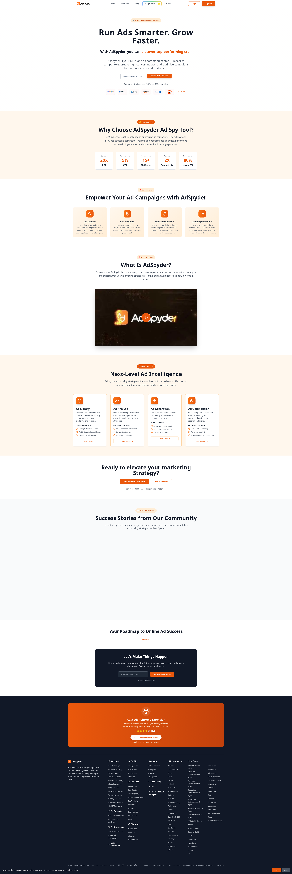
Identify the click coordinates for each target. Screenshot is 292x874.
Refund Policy (188, 865)
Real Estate (132, 790)
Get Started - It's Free (162, 674)
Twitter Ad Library (115, 795)
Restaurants (132, 815)
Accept (276, 870)
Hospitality (192, 843)
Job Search (212, 773)
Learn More (88, 441)
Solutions (125, 3)
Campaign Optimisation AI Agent (194, 793)
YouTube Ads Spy (114, 773)
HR (189, 854)
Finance (211, 799)
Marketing (212, 806)
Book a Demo (161, 481)
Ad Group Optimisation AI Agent (194, 783)
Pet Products (133, 801)
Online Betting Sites (135, 797)
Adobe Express (173, 769)
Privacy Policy (158, 865)
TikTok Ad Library (114, 777)
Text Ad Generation (115, 831)
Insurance (212, 769)
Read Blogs (146, 639)
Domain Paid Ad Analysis (156, 793)
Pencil (170, 810)
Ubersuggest (173, 835)
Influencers (212, 766)
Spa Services (133, 812)
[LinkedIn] (123, 865)
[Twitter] (127, 865)
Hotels (190, 850)
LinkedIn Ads (133, 840)
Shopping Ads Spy (115, 784)
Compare (153, 761)
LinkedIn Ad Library (115, 780)
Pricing (168, 3)
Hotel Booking (193, 846)
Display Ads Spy (114, 799)
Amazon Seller (193, 828)
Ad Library (115, 761)
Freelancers (132, 773)
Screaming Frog (174, 802)
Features (111, 3)
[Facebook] (135, 865)
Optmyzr (171, 795)
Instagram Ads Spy (115, 802)
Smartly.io (172, 839)
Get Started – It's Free (159, 76)
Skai (169, 824)
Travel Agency (133, 794)
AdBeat (170, 766)
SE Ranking (172, 813)
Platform (135, 824)
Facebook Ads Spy (115, 769)
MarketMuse (173, 791)
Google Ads (132, 829)
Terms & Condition (173, 865)
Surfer (170, 842)
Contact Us (220, 865)
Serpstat (171, 831)
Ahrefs (170, 773)
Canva (170, 780)
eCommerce (212, 784)
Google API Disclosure (204, 865)
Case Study (156, 781)
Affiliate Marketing (195, 821)
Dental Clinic (133, 786)
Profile (134, 761)
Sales (210, 817)
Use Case (135, 781)
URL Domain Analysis (116, 815)
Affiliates (131, 777)
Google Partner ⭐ (152, 3)
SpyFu (170, 850)
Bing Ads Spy (113, 788)
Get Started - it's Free (134, 481)
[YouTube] (131, 865)
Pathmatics (172, 806)
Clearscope (172, 846)
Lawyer (190, 836)
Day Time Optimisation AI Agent (194, 774)
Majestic (171, 784)
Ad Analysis (116, 811)
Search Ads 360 (174, 817)
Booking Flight (193, 832)
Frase (170, 777)
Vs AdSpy (151, 773)
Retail (130, 819)
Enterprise (212, 791)
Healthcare (132, 805)
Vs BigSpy (152, 769)
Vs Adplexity (152, 777)
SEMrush (171, 820)
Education (211, 788)
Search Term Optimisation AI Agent (194, 802)
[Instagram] (119, 865)
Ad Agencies (133, 766)
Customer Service (214, 780)
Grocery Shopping (215, 820)
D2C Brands (132, 769)
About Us (147, 865)
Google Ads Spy (114, 766)
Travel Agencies (214, 777)
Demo (151, 786)
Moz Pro (171, 799)
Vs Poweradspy (154, 766)
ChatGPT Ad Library (115, 806)
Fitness (131, 808)
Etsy (209, 795)
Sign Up (209, 4)
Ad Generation (117, 827)
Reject (286, 870)
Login (194, 4)
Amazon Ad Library (115, 791)
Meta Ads (131, 832)
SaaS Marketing (214, 813)
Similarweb (172, 828)
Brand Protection (115, 844)
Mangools (172, 788)
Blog (137, 3)
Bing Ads (131, 836)
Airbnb (190, 825)
